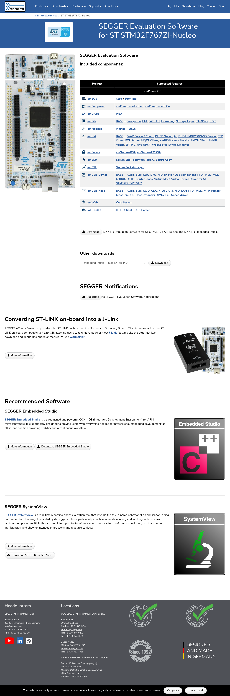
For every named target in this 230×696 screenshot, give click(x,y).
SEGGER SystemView (19, 515)
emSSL (92, 167)
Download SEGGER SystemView (32, 555)
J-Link (113, 332)
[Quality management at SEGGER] (143, 615)
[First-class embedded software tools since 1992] (143, 650)
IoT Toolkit (94, 210)
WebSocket (159, 144)
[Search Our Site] (169, 6)
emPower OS (152, 91)
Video (175, 179)
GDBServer (77, 337)
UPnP (147, 144)
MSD (208, 175)
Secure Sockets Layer (130, 167)
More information (21, 355)
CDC (146, 175)
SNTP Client (133, 144)
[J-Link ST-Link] (199, 350)
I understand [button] (196, 690)
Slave (132, 128)
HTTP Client (124, 210)
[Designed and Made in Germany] (199, 650)
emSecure (93, 152)
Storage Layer (185, 121)
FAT (144, 121)
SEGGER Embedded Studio (22, 419)
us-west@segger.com (72, 648)
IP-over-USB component (180, 175)
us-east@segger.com (71, 629)
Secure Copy (164, 159)
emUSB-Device (97, 175)
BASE (119, 121)
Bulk (139, 175)
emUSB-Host (96, 191)
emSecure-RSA (126, 152)
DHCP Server (164, 136)
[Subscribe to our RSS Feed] (29, 640)
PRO (119, 113)
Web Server (124, 202)
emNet (91, 136)
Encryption (134, 121)
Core (119, 98)
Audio (130, 175)
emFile (91, 121)
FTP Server (132, 140)
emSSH (92, 159)
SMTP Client (199, 140)
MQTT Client (149, 140)
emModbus (94, 128)
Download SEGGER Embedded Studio (65, 446)
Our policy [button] (173, 690)
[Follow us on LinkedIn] (20, 640)
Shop (222, 6)
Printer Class (144, 179)
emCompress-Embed (129, 106)
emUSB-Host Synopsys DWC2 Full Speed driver (156, 195)
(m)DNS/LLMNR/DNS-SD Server (195, 136)
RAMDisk (202, 121)
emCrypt (93, 113)
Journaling (168, 121)
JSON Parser (142, 210)
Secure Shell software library (135, 159)
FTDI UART (165, 191)
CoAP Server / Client (140, 136)
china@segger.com (70, 673)
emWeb (92, 202)
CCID (146, 191)
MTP (131, 179)
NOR (213, 121)
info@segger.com (13, 626)
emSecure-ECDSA (149, 152)
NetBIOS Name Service (174, 140)
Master (120, 128)
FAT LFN (154, 121)
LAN (184, 191)
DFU (153, 175)
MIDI (200, 175)
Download (93, 232)
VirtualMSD (162, 179)
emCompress (96, 106)
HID (160, 175)
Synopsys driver (178, 144)
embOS (92, 98)
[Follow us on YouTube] (9, 640)
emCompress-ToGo (157, 106)
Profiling (131, 98)
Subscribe (93, 297)
